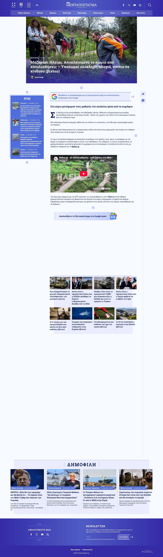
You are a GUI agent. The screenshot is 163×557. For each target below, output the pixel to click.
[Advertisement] (93, 250)
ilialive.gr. (76, 147)
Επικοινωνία (87, 550)
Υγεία (112, 13)
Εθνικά (40, 13)
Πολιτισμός (98, 13)
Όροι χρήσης (75, 550)
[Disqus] (93, 368)
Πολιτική (67, 13)
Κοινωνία (141, 13)
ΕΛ (37, 5)
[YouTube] (135, 5)
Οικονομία (82, 13)
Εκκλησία (126, 13)
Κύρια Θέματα (24, 13)
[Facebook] (123, 5)
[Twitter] (129, 5)
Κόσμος (53, 13)
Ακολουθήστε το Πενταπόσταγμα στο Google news (82, 216)
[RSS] (140, 5)
